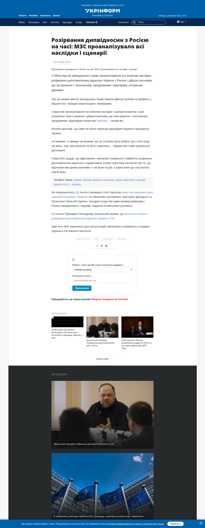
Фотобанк (33, 15)
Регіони (55, 22)
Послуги (23, 15)
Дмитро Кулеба (83, 239)
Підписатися (82, 288)
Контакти (123, 22)
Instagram (108, 299)
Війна (22, 22)
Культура (67, 22)
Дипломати (122, 239)
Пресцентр (45, 15)
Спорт (79, 22)
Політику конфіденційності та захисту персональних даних (135, 524)
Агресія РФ (108, 239)
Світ (45, 22)
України (101, 120)
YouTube (123, 299)
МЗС (97, 239)
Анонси (56, 15)
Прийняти (175, 524)
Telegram (96, 299)
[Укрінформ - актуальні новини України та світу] (102, 10)
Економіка (34, 22)
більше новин (102, 359)
